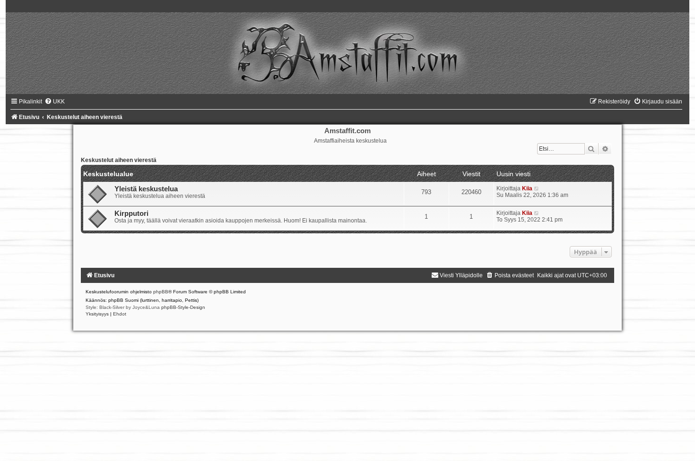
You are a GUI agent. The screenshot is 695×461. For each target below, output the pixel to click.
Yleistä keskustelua (146, 189)
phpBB (160, 291)
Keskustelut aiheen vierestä (118, 160)
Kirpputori (131, 213)
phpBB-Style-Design (183, 307)
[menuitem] (54, 101)
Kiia (527, 188)
